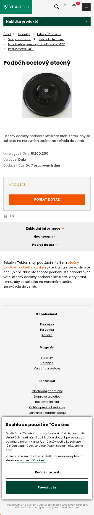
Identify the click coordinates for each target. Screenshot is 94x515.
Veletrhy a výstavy (47, 368)
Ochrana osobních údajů (47, 413)
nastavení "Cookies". (31, 460)
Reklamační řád (47, 402)
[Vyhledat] (56, 7)
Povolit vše (47, 487)
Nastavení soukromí (66, 507)
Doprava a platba (47, 396)
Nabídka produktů (22, 21)
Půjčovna (47, 329)
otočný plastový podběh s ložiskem (41, 265)
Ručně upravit (47, 472)
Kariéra (47, 335)
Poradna (47, 363)
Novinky (47, 358)
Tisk (13, 216)
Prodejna (47, 324)
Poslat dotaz (47, 199)
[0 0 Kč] (74, 7)
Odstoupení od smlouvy (47, 407)
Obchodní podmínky (47, 391)
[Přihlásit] (65, 7)
